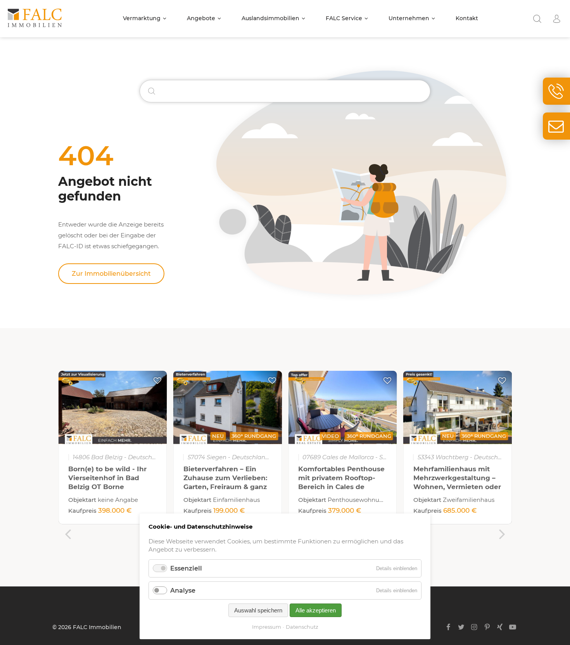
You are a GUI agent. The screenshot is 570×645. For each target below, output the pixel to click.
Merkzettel (157, 380)
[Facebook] (448, 627)
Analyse (182, 590)
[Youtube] (513, 627)
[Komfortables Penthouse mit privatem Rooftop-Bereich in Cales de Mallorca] (342, 407)
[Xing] (500, 627)
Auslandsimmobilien (270, 18)
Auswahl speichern (258, 610)
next (502, 534)
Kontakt (467, 18)
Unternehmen (409, 18)
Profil (556, 19)
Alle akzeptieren (315, 610)
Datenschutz (302, 627)
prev (68, 534)
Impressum (266, 627)
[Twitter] (461, 627)
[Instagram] (474, 627)
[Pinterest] (487, 627)
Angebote (201, 18)
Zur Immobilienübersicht (111, 273)
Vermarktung (142, 18)
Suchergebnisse (537, 19)
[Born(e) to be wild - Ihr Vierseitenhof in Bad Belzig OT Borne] (112, 407)
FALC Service (344, 18)
